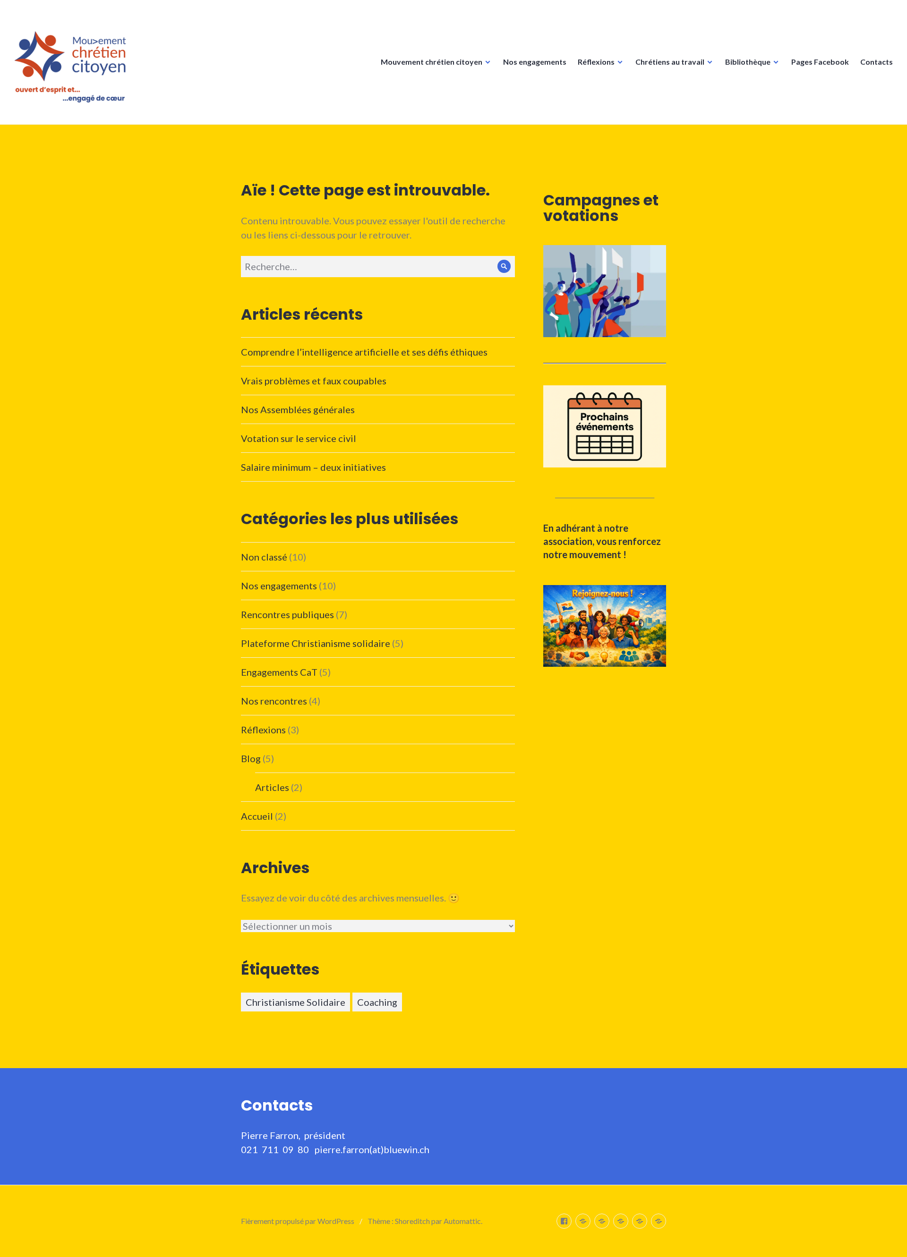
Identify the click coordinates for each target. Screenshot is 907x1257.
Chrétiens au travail (669, 61)
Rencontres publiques (287, 614)
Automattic (462, 1220)
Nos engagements (534, 61)
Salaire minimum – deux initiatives (313, 467)
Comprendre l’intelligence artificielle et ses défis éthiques (364, 351)
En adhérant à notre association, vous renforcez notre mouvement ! (602, 541)
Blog (251, 758)
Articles (272, 787)
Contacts (876, 61)
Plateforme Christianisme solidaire (315, 643)
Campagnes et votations (601, 208)
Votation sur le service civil (298, 438)
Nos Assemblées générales (298, 409)
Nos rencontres (274, 700)
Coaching (377, 1002)
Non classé (264, 556)
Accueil (257, 816)
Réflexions (596, 61)
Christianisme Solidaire (295, 1002)
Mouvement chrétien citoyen (431, 61)
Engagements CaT (279, 672)
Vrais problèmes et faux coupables (313, 380)
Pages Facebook (820, 61)
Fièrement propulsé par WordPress (297, 1220)
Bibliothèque (747, 61)
